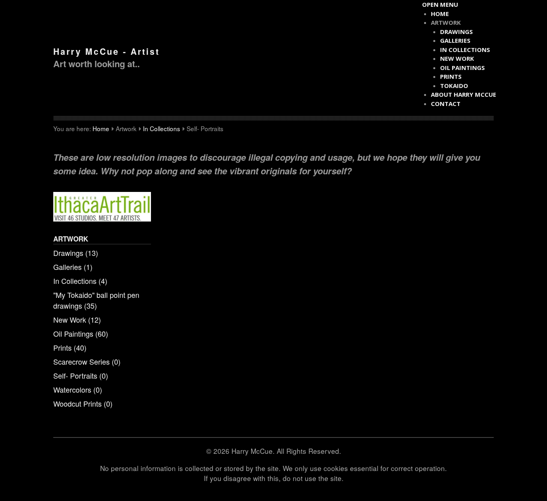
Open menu (440, 4)
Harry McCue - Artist (106, 51)
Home (101, 128)
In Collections (161, 128)
